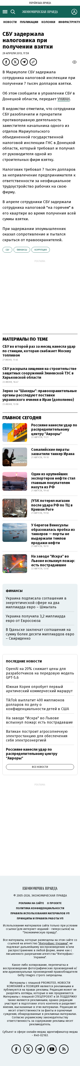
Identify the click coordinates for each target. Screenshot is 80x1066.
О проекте (54, 903)
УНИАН (63, 99)
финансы (22, 250)
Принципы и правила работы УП (40, 918)
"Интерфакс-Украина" (53, 943)
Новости (10, 22)
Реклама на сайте (31, 903)
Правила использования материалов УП (40, 913)
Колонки (48, 22)
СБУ (7, 250)
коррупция (40, 250)
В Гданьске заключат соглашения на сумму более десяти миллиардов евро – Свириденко (40, 634)
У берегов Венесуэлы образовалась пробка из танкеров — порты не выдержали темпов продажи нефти (53, 534)
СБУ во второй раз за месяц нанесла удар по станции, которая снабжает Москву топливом (38, 351)
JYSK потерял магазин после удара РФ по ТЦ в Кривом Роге (52, 505)
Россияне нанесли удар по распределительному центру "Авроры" (54, 429)
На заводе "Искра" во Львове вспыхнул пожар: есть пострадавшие (53, 560)
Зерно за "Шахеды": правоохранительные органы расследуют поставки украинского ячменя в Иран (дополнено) (39, 395)
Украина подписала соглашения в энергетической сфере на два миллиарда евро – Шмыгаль (36, 602)
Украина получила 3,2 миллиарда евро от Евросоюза (35, 618)
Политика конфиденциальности (40, 908)
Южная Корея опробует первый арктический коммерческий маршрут (39, 688)
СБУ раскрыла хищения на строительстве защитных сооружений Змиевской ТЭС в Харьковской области (39, 373)
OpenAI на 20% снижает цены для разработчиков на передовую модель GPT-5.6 (40, 673)
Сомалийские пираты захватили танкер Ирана (52, 451)
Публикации (29, 22)
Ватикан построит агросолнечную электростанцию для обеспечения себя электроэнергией (37, 736)
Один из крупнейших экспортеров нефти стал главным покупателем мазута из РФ (53, 481)
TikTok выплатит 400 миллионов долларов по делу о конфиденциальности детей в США (37, 704)
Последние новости (24, 661)
